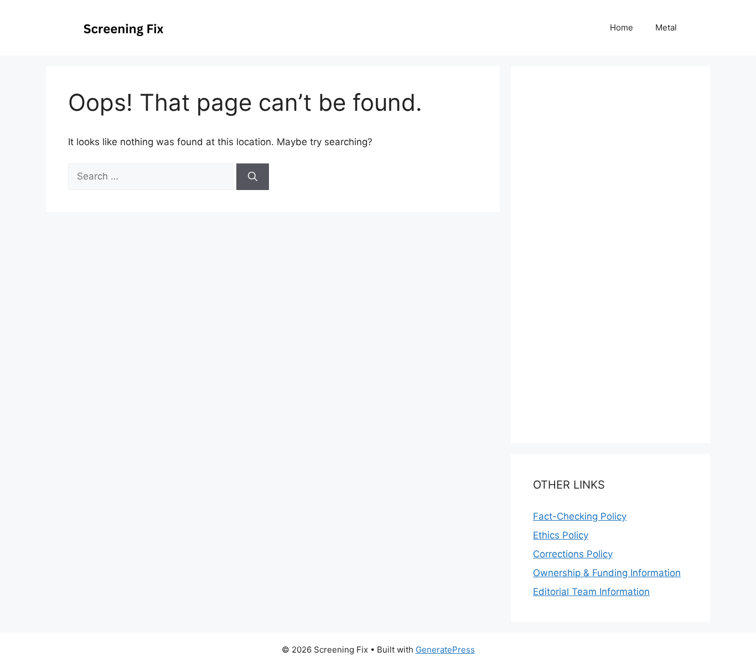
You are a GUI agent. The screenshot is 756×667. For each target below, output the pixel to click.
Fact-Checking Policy (579, 516)
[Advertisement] (378, 637)
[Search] (252, 176)
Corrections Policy (573, 554)
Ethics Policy (560, 535)
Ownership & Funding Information (607, 572)
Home (621, 27)
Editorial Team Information (591, 591)
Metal (666, 27)
